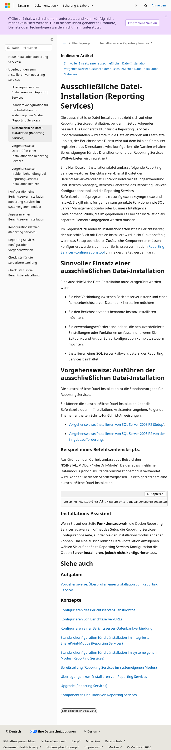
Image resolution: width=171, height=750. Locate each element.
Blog (75, 741)
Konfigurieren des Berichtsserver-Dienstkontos (98, 610)
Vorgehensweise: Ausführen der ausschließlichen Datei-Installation (111, 69)
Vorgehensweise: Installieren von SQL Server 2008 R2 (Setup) (116, 424)
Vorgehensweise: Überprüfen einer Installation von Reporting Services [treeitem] (30, 153)
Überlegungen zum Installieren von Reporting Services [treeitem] (30, 92)
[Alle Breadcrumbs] (64, 43)
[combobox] (28, 48)
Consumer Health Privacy (20, 747)
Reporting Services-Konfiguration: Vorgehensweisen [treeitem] (22, 245)
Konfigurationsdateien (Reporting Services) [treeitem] (24, 229)
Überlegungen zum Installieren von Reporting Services (110, 43)
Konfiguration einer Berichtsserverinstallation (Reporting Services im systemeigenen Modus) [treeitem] (26, 199)
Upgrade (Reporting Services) (84, 685)
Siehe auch (71, 74)
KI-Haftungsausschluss (19, 741)
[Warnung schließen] (166, 16)
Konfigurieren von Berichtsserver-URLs (91, 619)
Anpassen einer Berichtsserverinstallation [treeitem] (26, 217)
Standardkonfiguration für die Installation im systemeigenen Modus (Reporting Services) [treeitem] (30, 112)
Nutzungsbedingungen (63, 747)
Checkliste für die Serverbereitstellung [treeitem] (22, 260)
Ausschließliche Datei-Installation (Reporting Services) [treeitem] (28, 133)
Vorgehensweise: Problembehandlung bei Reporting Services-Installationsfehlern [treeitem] (29, 176)
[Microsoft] (7, 5)
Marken (113, 747)
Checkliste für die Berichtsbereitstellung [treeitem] (24, 272)
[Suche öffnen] (146, 5)
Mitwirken (93, 741)
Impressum (92, 747)
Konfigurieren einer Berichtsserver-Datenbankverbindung (106, 628)
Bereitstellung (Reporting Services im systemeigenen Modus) (109, 667)
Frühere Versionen (54, 741)
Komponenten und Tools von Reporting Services (99, 695)
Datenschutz (113, 741)
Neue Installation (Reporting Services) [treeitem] (28, 59)
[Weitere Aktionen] (164, 43)
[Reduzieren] (51, 39)
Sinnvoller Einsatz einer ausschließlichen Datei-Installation (105, 63)
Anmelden (159, 5)
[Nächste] (136, 5)
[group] (114, 501)
